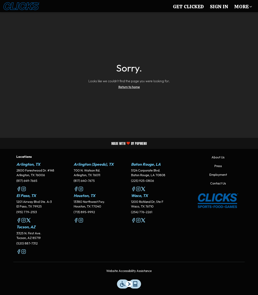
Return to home (129, 87)
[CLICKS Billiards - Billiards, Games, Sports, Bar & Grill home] (21, 6)
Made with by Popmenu (75, 143)
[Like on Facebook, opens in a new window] (18, 189)
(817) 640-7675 (84, 181)
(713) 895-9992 (84, 212)
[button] (243, 6)
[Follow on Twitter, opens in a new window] (143, 189)
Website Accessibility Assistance (129, 271)
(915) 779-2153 (26, 212)
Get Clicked (188, 6)
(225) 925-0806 (142, 181)
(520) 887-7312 (27, 243)
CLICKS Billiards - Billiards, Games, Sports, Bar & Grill (218, 201)
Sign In (219, 6)
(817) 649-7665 (26, 181)
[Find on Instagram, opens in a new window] (23, 189)
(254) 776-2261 (141, 212)
